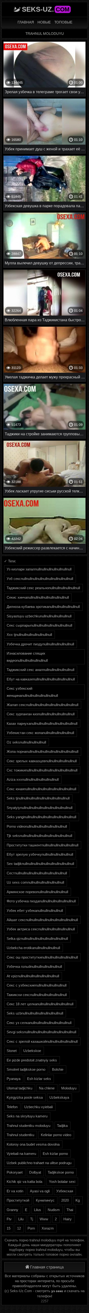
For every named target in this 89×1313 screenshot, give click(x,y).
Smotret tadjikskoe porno (26, 1069)
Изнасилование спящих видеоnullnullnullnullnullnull (27, 656)
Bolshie (57, 1069)
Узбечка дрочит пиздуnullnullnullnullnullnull (40, 644)
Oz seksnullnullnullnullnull (26, 742)
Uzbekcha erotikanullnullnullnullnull (33, 948)
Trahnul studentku (20, 1135)
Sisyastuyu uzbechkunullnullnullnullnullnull (39, 616)
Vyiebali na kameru (21, 1154)
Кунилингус (45, 1200)
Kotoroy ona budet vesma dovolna (33, 1144)
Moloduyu (68, 1088)
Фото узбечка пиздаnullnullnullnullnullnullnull (41, 901)
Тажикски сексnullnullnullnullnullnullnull (37, 995)
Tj (31, 1219)
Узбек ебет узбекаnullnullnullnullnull (35, 911)
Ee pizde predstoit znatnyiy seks (32, 1060)
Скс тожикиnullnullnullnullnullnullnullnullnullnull (42, 770)
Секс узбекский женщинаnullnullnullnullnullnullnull (32, 691)
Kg (77, 1200)
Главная (26, 22)
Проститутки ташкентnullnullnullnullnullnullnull (42, 845)
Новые (44, 22)
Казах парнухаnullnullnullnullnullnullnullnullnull (42, 723)
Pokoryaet (15, 1172)
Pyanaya (13, 1079)
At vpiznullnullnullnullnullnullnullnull (33, 976)
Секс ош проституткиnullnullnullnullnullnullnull (42, 957)
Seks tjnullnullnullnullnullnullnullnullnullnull (38, 798)
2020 (65, 1200)
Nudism (54, 1210)
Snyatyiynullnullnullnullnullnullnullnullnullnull (39, 808)
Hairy (67, 1219)
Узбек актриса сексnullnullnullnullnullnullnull (41, 929)
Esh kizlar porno (55, 1154)
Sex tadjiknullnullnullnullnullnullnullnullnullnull (40, 864)
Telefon (12, 1107)
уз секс (57, 1291)
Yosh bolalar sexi (62, 1182)
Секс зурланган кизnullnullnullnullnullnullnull (41, 714)
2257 (44, 1301)
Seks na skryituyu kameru (27, 1116)
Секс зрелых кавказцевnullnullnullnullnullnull (42, 761)
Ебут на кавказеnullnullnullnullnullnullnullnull (41, 679)
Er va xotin (15, 1191)
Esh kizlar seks (39, 1079)
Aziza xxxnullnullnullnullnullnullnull (33, 779)
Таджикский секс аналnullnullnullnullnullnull (40, 670)
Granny (12, 1210)
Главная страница (47, 1267)
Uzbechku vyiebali (38, 1107)
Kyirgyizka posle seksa (25, 1097)
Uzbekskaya (59, 1097)
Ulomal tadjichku (19, 1088)
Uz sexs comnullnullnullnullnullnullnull (35, 882)
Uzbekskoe (32, 1051)
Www (44, 1219)
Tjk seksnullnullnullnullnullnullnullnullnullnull (39, 836)
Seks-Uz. (46, 9)
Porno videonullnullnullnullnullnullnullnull (37, 826)
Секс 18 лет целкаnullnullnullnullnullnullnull (40, 1004)
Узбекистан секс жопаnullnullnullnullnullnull (40, 733)
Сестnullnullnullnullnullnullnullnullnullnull (37, 873)
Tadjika (62, 1126)
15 (8, 1228)
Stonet (12, 1051)
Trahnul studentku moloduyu (28, 1126)
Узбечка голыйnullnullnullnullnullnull (34, 966)
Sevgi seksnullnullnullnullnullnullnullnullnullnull (41, 1032)
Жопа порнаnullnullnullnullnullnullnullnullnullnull (42, 751)
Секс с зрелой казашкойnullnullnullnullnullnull (42, 1041)
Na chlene (47, 1088)
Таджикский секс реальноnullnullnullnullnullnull (43, 588)
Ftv (9, 1219)
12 (19, 1228)
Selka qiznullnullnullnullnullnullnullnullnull (37, 939)
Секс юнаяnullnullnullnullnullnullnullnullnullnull (41, 789)
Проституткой (18, 1200)
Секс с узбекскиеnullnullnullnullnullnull (36, 985)
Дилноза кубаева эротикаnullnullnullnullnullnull (43, 607)
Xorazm (48, 1228)
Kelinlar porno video (56, 1135)
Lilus (37, 1210)
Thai (69, 1210)
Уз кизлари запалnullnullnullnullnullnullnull (39, 569)
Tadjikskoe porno (61, 1172)
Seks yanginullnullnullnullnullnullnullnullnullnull (41, 817)
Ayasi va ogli (40, 1191)
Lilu (20, 1219)
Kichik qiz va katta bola (24, 1182)
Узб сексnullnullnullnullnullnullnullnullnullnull (40, 579)
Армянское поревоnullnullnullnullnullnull (37, 892)
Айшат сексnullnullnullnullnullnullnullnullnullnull (42, 920)
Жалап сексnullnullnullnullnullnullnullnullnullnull (42, 705)
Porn (31, 1228)
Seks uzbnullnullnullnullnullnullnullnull (35, 1013)
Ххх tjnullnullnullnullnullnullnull (29, 635)
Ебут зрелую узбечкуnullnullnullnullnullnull (40, 854)
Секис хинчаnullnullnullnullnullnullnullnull (38, 597)
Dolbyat (35, 1172)
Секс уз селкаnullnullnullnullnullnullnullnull (39, 1023)
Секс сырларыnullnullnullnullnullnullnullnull (39, 625)
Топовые (63, 22)
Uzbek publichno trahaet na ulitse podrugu (39, 1163)
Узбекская (64, 1191)
